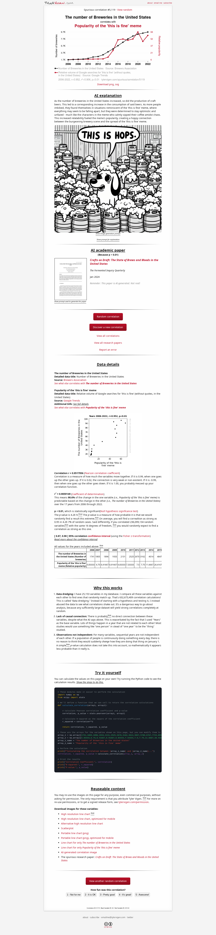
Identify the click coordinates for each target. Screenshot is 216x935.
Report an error (108, 349)
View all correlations (108, 335)
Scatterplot (67, 828)
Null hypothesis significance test (118, 511)
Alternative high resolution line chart (82, 823)
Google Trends (72, 400)
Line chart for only (95, 842)
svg (117, 84)
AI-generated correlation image (79, 852)
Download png (105, 84)
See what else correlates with (95, 383)
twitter (130, 917)
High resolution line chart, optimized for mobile (88, 818)
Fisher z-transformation (136, 536)
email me (158, 3)
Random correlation (108, 316)
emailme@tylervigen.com (113, 917)
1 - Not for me (73, 894)
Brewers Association (75, 380)
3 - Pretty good (107, 894)
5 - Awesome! (142, 894)
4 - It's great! (125, 894)
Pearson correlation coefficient (102, 473)
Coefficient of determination (88, 493)
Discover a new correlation (108, 327)
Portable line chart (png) (75, 833)
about (150, 3)
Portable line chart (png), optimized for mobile (87, 837)
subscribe (168, 3)
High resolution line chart (75, 813)
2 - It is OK (90, 894)
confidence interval (99, 536)
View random (124, 9)
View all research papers (108, 342)
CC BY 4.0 (108, 927)
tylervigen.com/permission (133, 802)
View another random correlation (108, 881)
